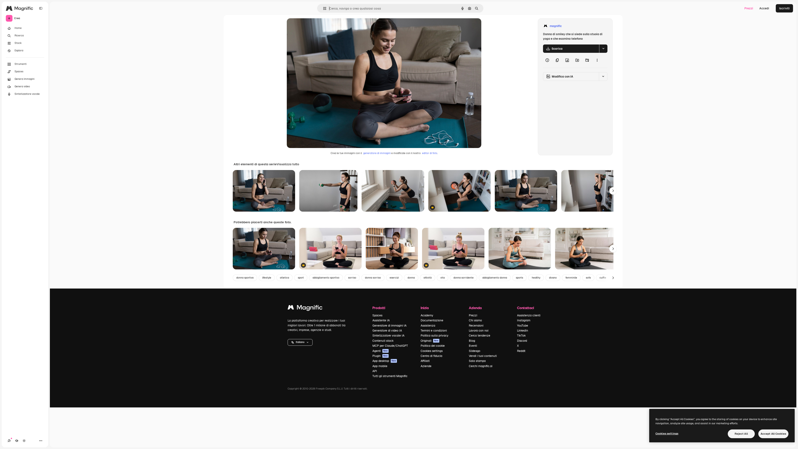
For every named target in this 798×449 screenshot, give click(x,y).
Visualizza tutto (288, 164)
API (374, 371)
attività (428, 277)
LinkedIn (522, 330)
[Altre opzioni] (597, 60)
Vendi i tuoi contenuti (483, 356)
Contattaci (525, 308)
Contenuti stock (383, 341)
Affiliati (425, 361)
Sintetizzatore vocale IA (388, 335)
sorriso (352, 277)
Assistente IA (381, 320)
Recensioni (476, 325)
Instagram (523, 320)
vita (442, 277)
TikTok (521, 335)
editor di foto (429, 153)
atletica (284, 277)
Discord (522, 341)
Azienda (475, 308)
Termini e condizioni (434, 330)
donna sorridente (463, 277)
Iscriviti (784, 8)
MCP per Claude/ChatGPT (390, 346)
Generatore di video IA (387, 330)
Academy (427, 315)
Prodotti (378, 308)
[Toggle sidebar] (40, 8)
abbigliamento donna (494, 277)
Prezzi (748, 8)
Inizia (425, 308)
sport (301, 277)
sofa (588, 277)
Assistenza (428, 325)
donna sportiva (245, 277)
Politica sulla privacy (434, 335)
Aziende (426, 366)
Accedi (764, 8)
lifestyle (266, 277)
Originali (429, 341)
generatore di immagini (377, 153)
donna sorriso (373, 277)
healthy (536, 277)
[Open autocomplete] (323, 8)
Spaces (377, 315)
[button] (300, 342)
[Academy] (16, 440)
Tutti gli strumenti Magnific (390, 376)
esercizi (394, 277)
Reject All (741, 433)
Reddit (521, 351)
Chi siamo (475, 320)
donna (411, 277)
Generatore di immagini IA (389, 325)
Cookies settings (432, 351)
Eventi (473, 346)
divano (553, 277)
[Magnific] (305, 308)
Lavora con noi (478, 330)
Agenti (380, 351)
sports (519, 277)
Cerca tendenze (479, 335)
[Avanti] (613, 191)
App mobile (379, 366)
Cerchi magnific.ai (480, 366)
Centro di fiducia (431, 356)
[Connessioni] (9, 440)
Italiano (300, 342)
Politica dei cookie (433, 346)
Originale (314, 26)
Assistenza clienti (528, 315)
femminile (571, 277)
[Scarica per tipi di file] (603, 48)
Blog (472, 341)
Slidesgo (474, 351)
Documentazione (432, 320)
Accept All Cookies (773, 433)
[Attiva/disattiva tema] (24, 440)
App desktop (384, 361)
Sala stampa (477, 361)
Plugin (380, 356)
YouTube (522, 325)
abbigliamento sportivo (326, 277)
